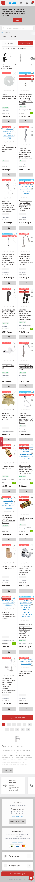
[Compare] (14, 80)
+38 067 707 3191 (18, 812)
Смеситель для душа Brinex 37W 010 (8, 366)
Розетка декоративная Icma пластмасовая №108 (9, 96)
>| (28, 729)
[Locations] (21, 3)
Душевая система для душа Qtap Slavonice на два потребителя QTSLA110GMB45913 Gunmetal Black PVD (8, 260)
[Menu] (3, 3)
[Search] (3, 28)
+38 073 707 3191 (18, 814)
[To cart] (9, 121)
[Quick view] (14, 73)
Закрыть (17, 20)
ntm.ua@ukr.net (17, 842)
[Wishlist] (14, 77)
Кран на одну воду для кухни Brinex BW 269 (25, 673)
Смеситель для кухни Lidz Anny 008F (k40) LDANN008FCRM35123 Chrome (8, 519)
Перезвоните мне (17, 816)
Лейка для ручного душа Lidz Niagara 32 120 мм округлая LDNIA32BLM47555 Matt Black (8, 313)
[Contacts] (26, 3)
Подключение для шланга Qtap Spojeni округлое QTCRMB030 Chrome (25, 570)
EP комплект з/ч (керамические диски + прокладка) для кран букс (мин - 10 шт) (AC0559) (26, 469)
